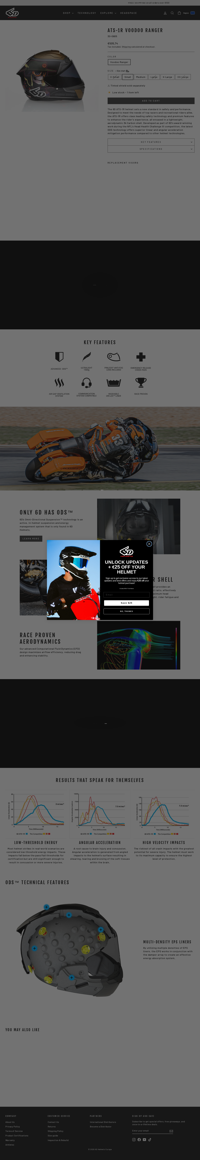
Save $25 (126, 603)
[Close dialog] (149, 543)
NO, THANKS (126, 611)
